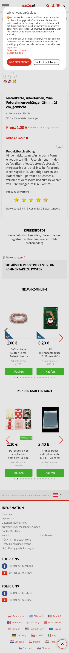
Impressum (12, 47)
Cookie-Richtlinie (15, 52)
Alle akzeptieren (19, 61)
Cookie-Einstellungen (46, 62)
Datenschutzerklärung (17, 50)
